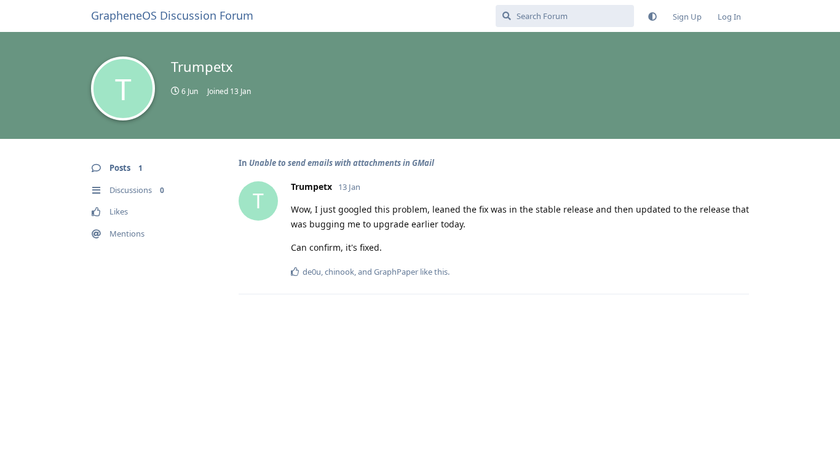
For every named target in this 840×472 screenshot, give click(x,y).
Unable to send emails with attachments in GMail (341, 162)
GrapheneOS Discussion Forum (172, 15)
